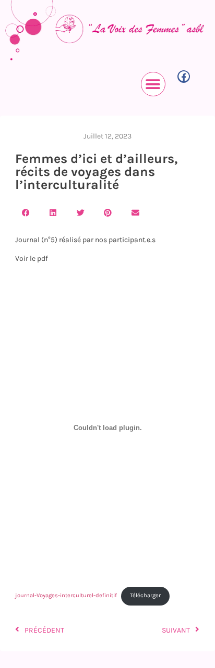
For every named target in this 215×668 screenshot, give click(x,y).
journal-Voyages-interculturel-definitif (66, 595)
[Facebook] (183, 76)
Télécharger (145, 595)
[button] (153, 84)
